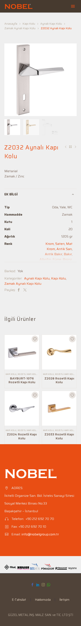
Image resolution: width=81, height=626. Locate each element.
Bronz (67, 259)
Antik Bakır (53, 254)
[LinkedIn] (37, 584)
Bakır (68, 254)
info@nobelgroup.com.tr (40, 534)
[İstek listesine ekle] (35, 339)
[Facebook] (19, 289)
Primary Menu (73, 6)
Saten (60, 243)
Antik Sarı (64, 249)
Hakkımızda (43, 599)
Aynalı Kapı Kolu (51, 23)
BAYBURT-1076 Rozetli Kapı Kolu (22, 380)
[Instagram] (43, 584)
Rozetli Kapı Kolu (28, 374)
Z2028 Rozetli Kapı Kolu (59, 380)
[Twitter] (25, 289)
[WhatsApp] (48, 584)
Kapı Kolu (28, 23)
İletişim (64, 599)
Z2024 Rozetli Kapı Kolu (22, 436)
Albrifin (45, 259)
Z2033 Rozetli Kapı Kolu (59, 436)
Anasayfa (10, 23)
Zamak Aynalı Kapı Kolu (20, 28)
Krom (49, 243)
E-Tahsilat (19, 599)
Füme (57, 259)
